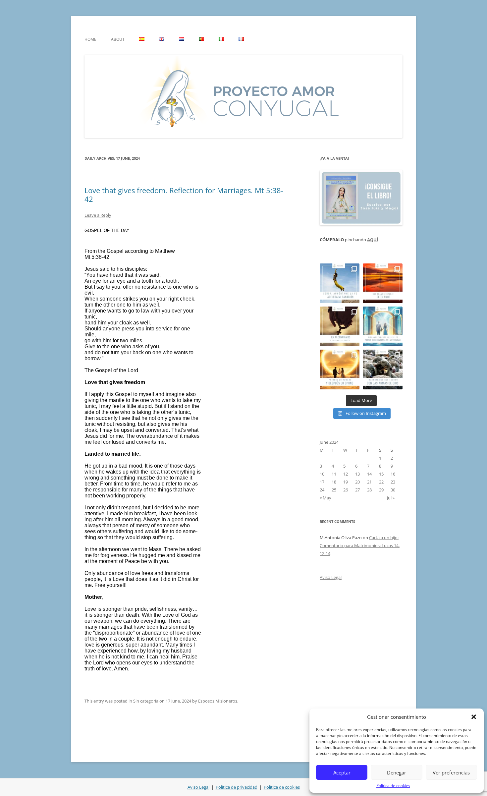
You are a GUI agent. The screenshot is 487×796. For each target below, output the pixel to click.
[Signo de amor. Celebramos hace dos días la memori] (339, 326)
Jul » (391, 498)
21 (369, 482)
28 (369, 490)
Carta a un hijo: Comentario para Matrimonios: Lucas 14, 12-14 (360, 545)
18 (334, 482)
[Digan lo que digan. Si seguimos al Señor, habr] (383, 326)
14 (369, 474)
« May (325, 498)
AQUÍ (372, 240)
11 (334, 474)
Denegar (396, 772)
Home (90, 39)
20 (357, 482)
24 (322, 490)
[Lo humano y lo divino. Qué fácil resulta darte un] (339, 369)
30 (393, 490)
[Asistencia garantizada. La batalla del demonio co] (383, 369)
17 (322, 482)
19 (345, 482)
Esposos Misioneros (217, 701)
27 (357, 490)
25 (334, 490)
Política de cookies (393, 785)
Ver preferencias (451, 772)
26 (345, 490)
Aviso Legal (331, 577)
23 (393, 482)
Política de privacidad (236, 787)
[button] (473, 716)
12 (345, 474)
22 (381, 482)
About (118, 39)
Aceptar (342, 772)
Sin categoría (145, 701)
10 (322, 474)
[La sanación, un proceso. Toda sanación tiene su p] (339, 283)
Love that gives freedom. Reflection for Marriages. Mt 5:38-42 (183, 194)
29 (381, 490)
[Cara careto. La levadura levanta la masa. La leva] (383, 283)
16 (393, 474)
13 (357, 474)
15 (381, 474)
